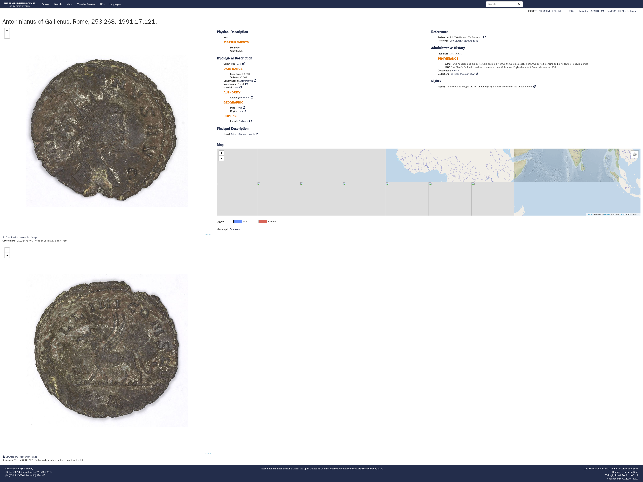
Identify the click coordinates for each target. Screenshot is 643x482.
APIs (102, 4)
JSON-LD (573, 11)
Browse (45, 4)
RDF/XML (557, 11)
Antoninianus (246, 80)
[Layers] (634, 154)
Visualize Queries (86, 4)
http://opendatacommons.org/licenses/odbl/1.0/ (356, 468)
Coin (239, 63)
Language (115, 4)
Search (58, 4)
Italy (241, 111)
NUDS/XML (544, 11)
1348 (464, 40)
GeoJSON (611, 11)
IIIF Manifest (624, 11)
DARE (622, 214)
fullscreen (235, 229)
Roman (455, 70)
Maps (69, 4)
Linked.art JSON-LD (589, 11)
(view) (634, 11)
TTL (565, 11)
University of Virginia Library (19, 468)
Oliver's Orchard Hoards (243, 134)
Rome (239, 107)
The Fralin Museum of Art (462, 73)
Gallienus (245, 97)
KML (602, 11)
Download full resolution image (21, 237)
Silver (236, 87)
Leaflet (208, 234)
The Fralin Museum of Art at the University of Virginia (611, 468)
